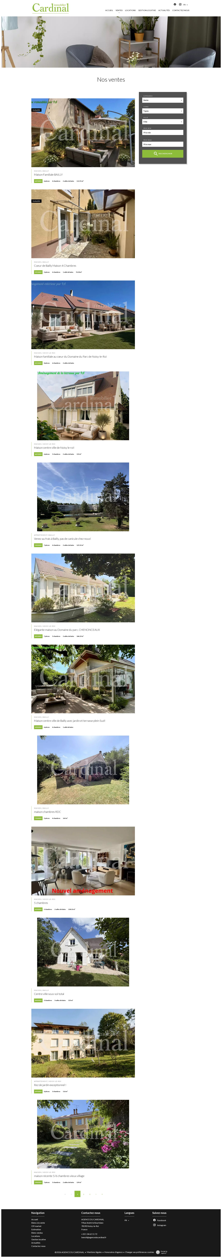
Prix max (148, 140)
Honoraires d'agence (113, 1252)
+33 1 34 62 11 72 (89, 1234)
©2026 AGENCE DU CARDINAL (69, 1252)
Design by (164, 1252)
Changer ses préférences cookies (139, 1252)
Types (146, 106)
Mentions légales (94, 1252)
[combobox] (162, 100)
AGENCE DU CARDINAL (92, 1219)
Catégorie (148, 96)
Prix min (147, 128)
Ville (146, 117)
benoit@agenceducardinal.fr (93, 1237)
